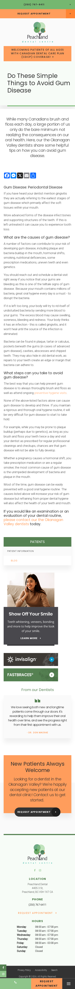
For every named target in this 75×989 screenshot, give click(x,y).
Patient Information (20, 551)
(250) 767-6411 (34, 4)
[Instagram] (39, 871)
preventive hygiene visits (50, 393)
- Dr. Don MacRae (37, 732)
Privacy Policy (24, 970)
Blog (14, 560)
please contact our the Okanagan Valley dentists (33, 521)
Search (54, 970)
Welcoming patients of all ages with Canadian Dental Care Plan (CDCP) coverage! (37, 53)
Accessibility (41, 970)
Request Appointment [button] (34, 13)
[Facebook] (36, 871)
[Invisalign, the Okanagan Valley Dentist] (31, 659)
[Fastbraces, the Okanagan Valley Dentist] (31, 674)
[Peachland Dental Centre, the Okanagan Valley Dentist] (37, 854)
